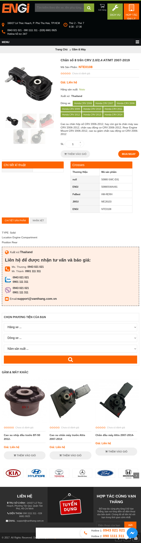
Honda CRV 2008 (126, 103)
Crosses (78, 165)
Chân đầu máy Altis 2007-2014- (114, 435)
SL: (62, 143)
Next (136, 475)
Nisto (82, 89)
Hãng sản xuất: (69, 89)
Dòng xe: (66, 103)
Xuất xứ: (65, 96)
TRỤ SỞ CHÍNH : (17, 503)
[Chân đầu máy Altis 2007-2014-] (116, 421)
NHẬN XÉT (38, 220)
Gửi (130, 525)
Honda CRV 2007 (104, 103)
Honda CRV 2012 (71, 114)
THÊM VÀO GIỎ (76, 154)
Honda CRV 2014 (113, 114)
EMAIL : (12, 521)
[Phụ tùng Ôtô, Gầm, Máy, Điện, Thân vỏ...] (15, 11)
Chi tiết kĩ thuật (15, 165)
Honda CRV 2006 (83, 103)
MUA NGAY (128, 154)
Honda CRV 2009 (71, 109)
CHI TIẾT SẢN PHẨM (15, 220)
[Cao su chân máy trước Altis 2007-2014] (70, 421)
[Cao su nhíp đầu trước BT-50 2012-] (24, 421)
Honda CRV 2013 (92, 114)
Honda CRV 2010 (92, 109)
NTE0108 (86, 67)
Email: (13, 298)
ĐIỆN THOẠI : (16, 513)
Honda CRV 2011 (113, 109)
